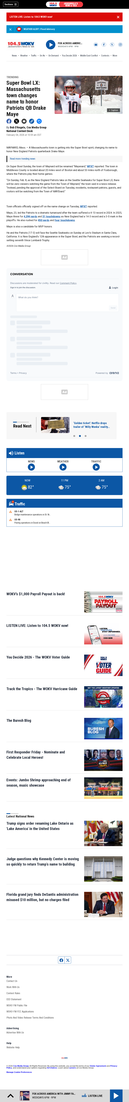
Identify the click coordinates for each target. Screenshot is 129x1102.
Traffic (33, 55)
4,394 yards (30, 216)
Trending (12, 77)
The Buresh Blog (18, 720)
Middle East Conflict (89, 55)
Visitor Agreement (98, 1066)
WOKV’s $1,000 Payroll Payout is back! (35, 594)
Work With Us (13, 987)
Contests (105, 55)
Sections (9, 4)
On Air (42, 55)
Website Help (13, 1047)
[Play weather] (63, 467)
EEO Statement (13, 999)
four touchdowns (65, 220)
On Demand (53, 55)
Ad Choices (52, 1068)
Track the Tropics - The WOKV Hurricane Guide (41, 689)
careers (72, 1068)
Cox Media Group (21, 1066)
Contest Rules (13, 993)
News (14, 55)
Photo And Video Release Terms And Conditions (30, 1017)
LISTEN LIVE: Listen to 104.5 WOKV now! (31, 16)
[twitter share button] (16, 121)
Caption (113, 110)
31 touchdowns (51, 216)
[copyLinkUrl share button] (31, 121)
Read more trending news (22, 158)
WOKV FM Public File (16, 1005)
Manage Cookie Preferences (19, 1072)
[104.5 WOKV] (64, 4)
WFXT (90, 166)
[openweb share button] (39, 121)
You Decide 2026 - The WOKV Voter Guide (38, 657)
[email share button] (24, 121)
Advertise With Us (15, 1032)
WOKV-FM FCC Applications (20, 1011)
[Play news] (31, 467)
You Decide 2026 (69, 55)
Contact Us (11, 981)
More (115, 55)
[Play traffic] (96, 467)
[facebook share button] (8, 121)
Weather (24, 55)
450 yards (43, 220)
